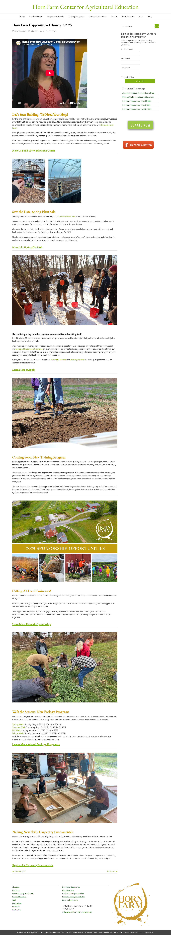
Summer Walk (18, 727)
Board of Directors (19, 897)
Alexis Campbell (21, 31)
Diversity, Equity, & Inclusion (22, 893)
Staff (14, 900)
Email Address (127, 49)
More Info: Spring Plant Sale (27, 247)
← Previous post (19, 871)
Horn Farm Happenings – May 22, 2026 (136, 101)
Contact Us (16, 910)
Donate (114, 16)
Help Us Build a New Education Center (33, 150)
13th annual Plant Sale (66, 216)
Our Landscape (35, 16)
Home (22, 16)
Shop (141, 16)
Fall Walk (16, 730)
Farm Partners (128, 16)
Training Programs (76, 16)
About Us (15, 887)
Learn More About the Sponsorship (31, 624)
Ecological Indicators (70, 900)
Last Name (125, 68)
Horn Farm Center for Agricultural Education (86, 7)
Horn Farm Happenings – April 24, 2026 (136, 109)
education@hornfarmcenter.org (77, 912)
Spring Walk (18, 724)
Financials (16, 906)
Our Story (16, 890)
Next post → (112, 871)
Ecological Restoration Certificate (29, 349)
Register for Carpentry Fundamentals (32, 865)
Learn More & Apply (23, 369)
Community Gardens (98, 16)
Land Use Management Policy (73, 897)
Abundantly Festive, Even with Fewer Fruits (138, 93)
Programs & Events (55, 16)
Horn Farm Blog (68, 890)
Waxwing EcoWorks (59, 360)
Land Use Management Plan (73, 893)
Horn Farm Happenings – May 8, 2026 (136, 105)
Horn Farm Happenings (71, 887)
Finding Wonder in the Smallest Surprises (138, 97)
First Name (125, 58)
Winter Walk (18, 733)
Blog (150, 16)
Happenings (52, 31)
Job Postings (17, 903)
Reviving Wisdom (77, 360)
